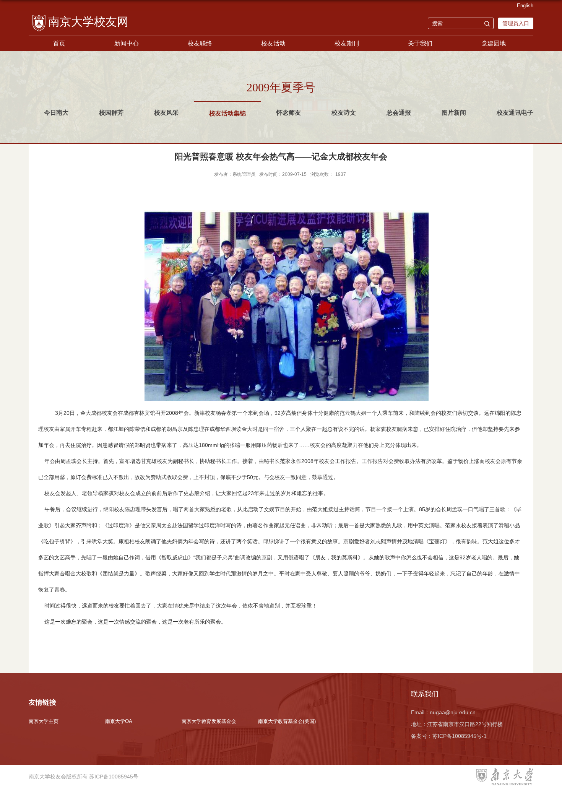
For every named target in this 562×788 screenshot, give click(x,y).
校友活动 (273, 43)
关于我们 (420, 43)
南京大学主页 (43, 721)
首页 (59, 43)
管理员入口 (515, 23)
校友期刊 (347, 43)
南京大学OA (118, 721)
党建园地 (493, 43)
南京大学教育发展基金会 (209, 721)
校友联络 (200, 43)
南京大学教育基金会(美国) (287, 721)
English (525, 5)
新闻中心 (126, 43)
